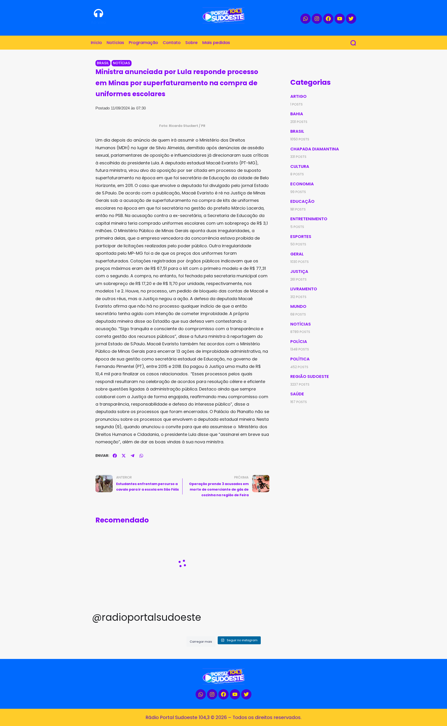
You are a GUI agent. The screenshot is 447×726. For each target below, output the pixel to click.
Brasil (103, 63)
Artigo (298, 96)
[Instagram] (317, 19)
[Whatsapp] (305, 19)
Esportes (300, 236)
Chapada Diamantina (314, 149)
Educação (302, 201)
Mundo (298, 306)
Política (300, 359)
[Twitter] (351, 19)
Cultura (299, 166)
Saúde (297, 394)
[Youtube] (340, 19)
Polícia (298, 341)
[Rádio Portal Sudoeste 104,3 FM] (223, 15)
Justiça (299, 271)
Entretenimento (308, 219)
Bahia (296, 114)
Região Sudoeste (309, 376)
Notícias (121, 63)
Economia (302, 184)
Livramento (303, 289)
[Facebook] (328, 19)
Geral (297, 254)
